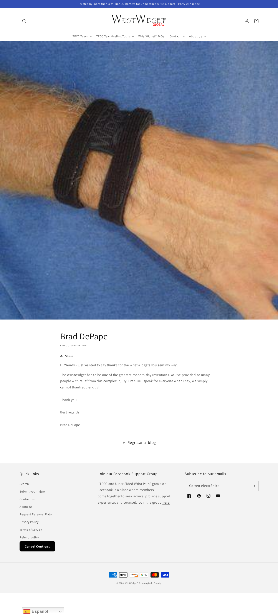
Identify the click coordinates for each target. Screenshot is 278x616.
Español (39, 611)
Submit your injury (33, 491)
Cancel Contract (37, 546)
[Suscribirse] (253, 486)
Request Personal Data (36, 514)
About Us (26, 507)
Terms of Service (31, 530)
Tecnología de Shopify (150, 583)
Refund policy (29, 537)
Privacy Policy (29, 522)
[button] (24, 21)
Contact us (27, 499)
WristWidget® (131, 583)
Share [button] (69, 356)
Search (24, 484)
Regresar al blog (141, 442)
